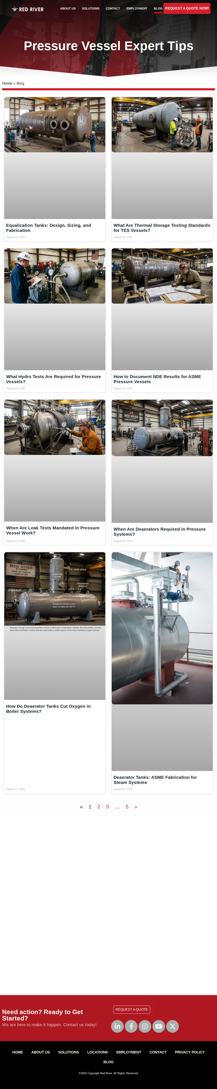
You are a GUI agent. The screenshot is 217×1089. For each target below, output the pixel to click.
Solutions (90, 8)
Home (7, 83)
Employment (137, 8)
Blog (158, 8)
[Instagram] (145, 1026)
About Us (68, 8)
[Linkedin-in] (117, 1026)
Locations (97, 1052)
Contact (113, 8)
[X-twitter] (172, 1026)
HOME (17, 1052)
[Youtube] (158, 1026)
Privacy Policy (190, 1052)
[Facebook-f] (131, 1026)
